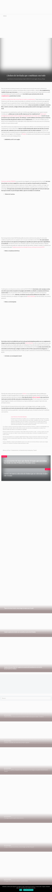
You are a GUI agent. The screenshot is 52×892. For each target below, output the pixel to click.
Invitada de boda (23, 450)
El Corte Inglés (33, 79)
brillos (8, 450)
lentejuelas (30, 450)
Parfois (25, 393)
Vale (21, 890)
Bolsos (4, 450)
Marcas (40, 79)
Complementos (14, 450)
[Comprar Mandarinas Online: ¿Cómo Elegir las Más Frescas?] (25, 850)
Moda (43, 79)
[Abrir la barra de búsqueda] (50, 16)
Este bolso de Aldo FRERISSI (8, 181)
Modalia (24, 134)
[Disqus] (26, 502)
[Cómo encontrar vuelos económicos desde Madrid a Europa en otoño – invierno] (25, 720)
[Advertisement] (26, 27)
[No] (50, 888)
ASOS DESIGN (31, 296)
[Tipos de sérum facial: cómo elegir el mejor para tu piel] (26, 612)
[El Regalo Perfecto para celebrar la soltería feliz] (25, 884)
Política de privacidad (28, 890)
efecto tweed (36, 397)
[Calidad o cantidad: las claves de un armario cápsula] (19, 746)
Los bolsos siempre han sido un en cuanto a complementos (18, 99)
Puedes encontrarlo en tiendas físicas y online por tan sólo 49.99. (28, 247)
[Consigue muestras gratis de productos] (19, 822)
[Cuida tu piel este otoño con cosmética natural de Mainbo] (26, 636)
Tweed (35, 450)
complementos (5, 96)
